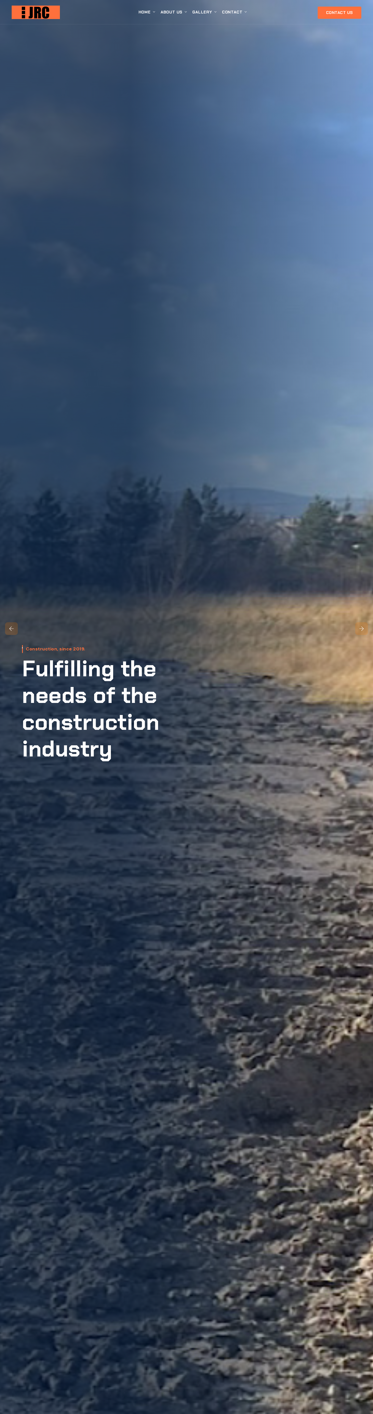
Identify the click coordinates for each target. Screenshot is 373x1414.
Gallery (202, 12)
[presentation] (11, 628)
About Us (171, 12)
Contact (232, 12)
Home (145, 12)
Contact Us (339, 12)
